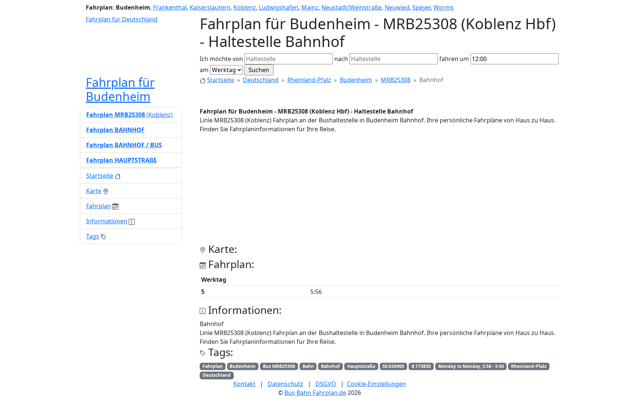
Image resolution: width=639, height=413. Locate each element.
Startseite (220, 80)
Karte (93, 191)
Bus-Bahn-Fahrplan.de (315, 393)
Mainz (309, 7)
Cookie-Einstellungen (376, 384)
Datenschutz (285, 384)
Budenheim (356, 80)
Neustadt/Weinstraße (351, 7)
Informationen (106, 221)
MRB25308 (395, 80)
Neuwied (397, 7)
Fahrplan (98, 206)
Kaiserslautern (210, 7)
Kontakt (244, 384)
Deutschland (260, 80)
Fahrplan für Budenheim (120, 89)
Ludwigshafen (278, 7)
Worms (443, 7)
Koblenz (244, 7)
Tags (92, 236)
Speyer (421, 7)
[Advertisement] (379, 191)
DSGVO (325, 384)
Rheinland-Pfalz (309, 80)
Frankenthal (170, 7)
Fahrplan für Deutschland (122, 19)
